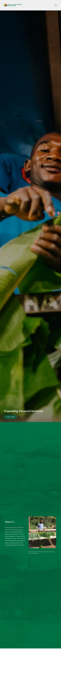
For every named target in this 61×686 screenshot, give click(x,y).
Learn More (35, 417)
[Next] (57, 216)
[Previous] (3, 216)
